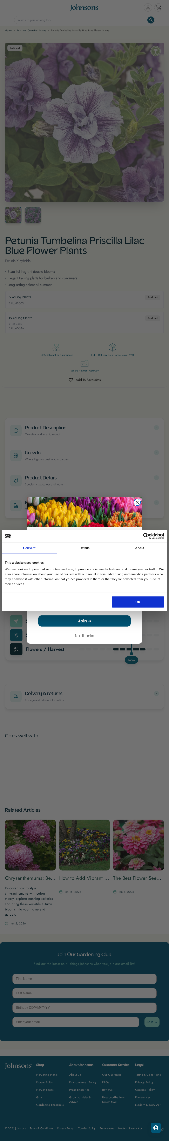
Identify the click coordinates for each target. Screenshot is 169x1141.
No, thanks (84, 635)
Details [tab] (85, 548)
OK (137, 601)
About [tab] (139, 548)
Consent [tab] (29, 548)
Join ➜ (84, 621)
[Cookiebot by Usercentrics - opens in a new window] (146, 536)
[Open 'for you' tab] (156, 1128)
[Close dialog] (137, 502)
